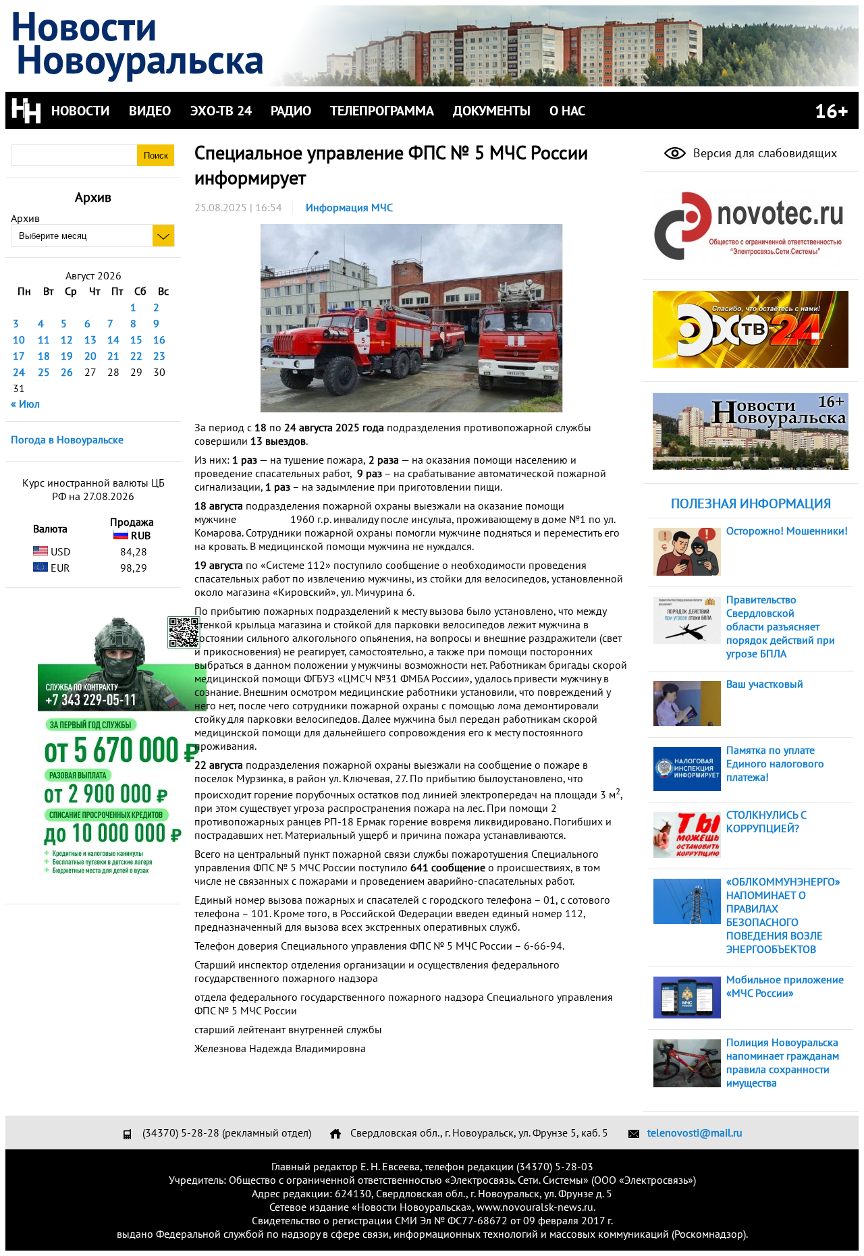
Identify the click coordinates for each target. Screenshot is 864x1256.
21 (113, 355)
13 (90, 339)
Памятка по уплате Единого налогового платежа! (775, 763)
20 (90, 355)
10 (19, 339)
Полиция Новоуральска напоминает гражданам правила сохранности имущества (782, 1062)
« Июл (25, 403)
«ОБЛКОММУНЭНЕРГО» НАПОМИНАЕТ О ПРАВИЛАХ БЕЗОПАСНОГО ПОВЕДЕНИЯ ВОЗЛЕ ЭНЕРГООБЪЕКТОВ (783, 915)
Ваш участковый (764, 683)
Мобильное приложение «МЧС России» (785, 986)
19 (67, 355)
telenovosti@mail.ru (694, 1132)
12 (67, 339)
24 (19, 372)
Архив (25, 218)
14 (113, 339)
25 (44, 372)
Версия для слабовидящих (763, 153)
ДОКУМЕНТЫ (492, 110)
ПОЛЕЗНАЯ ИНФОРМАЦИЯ (751, 503)
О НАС (567, 110)
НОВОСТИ (80, 110)
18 (44, 355)
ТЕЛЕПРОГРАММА (382, 110)
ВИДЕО (150, 110)
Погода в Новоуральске (67, 439)
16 (159, 339)
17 (19, 355)
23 (159, 355)
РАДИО (291, 110)
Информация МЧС (349, 207)
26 (67, 372)
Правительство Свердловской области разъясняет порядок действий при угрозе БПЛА (780, 626)
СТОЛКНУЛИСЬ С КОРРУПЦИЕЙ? (766, 821)
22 (136, 355)
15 (136, 339)
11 (44, 339)
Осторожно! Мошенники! (787, 530)
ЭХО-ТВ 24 (221, 110)
